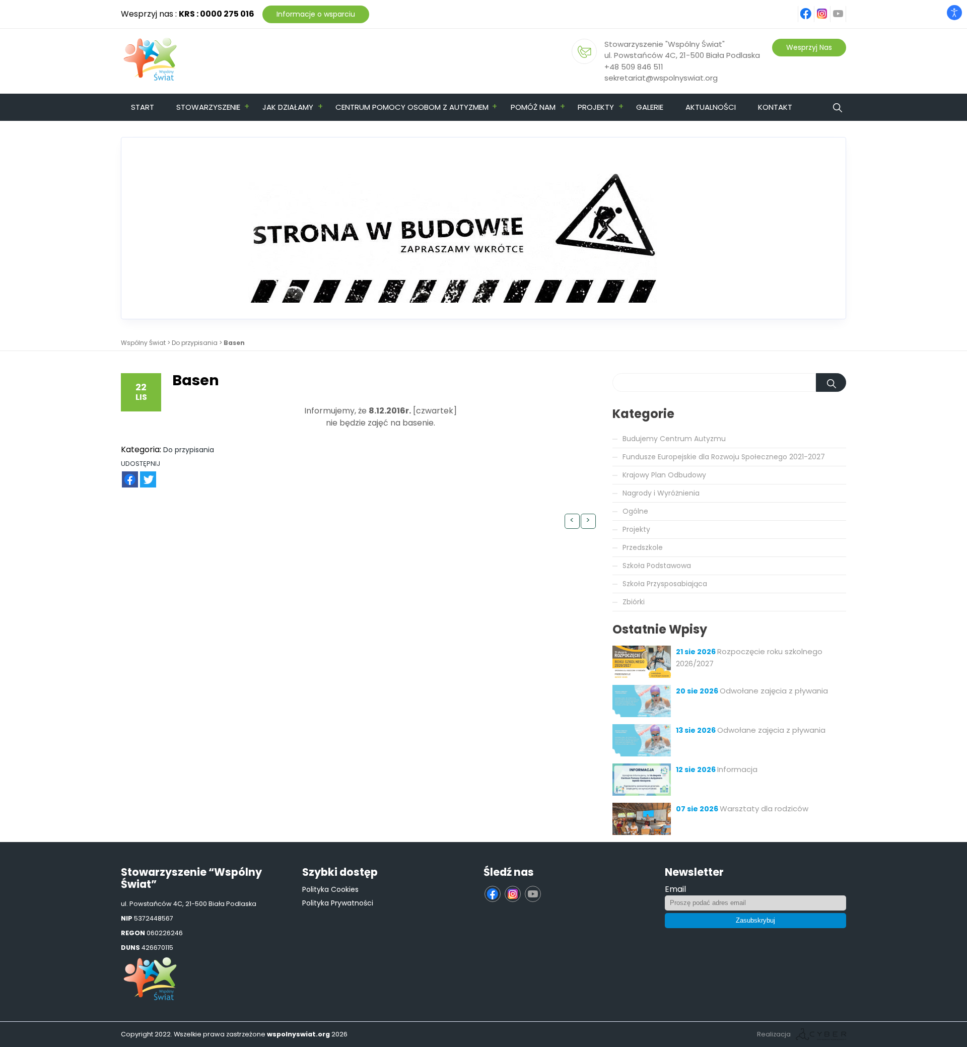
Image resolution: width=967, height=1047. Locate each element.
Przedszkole (643, 547)
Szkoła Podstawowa (657, 566)
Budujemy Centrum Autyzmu (674, 439)
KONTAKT (775, 107)
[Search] (831, 382)
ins (827, 8)
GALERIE (649, 107)
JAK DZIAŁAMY (287, 107)
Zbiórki (634, 602)
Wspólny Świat (143, 342)
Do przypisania (195, 342)
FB (123, 474)
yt (844, 8)
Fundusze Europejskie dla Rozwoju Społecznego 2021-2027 (724, 457)
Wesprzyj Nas (809, 47)
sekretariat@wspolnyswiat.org (661, 78)
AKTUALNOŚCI (710, 107)
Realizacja (774, 1034)
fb (812, 8)
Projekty (636, 529)
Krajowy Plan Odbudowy (664, 475)
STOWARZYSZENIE (208, 107)
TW (143, 474)
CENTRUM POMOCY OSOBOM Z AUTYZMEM (412, 107)
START (142, 107)
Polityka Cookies (330, 889)
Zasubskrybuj (755, 920)
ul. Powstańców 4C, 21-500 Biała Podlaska (682, 55)
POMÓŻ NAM (533, 107)
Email (675, 889)
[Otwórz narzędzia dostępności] (954, 12)
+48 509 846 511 (633, 66)
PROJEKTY (596, 107)
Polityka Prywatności (337, 903)
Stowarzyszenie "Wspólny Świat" (664, 44)
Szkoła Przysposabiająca (665, 584)
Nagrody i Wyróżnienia (661, 493)
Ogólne (635, 511)
